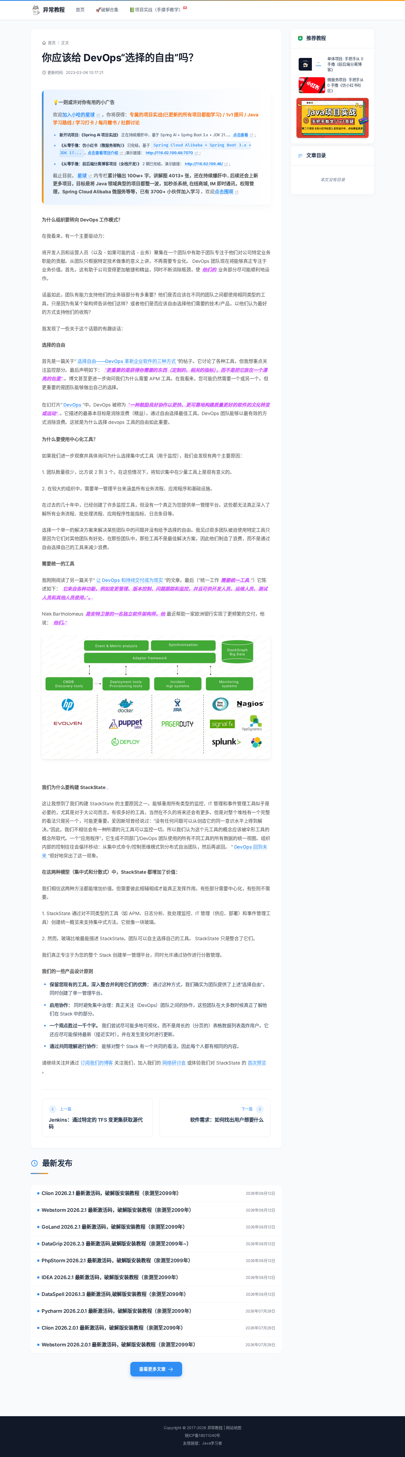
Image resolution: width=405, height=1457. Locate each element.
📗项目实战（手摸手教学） (156, 9)
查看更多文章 (152, 1369)
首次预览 (257, 1063)
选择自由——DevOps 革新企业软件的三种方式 (127, 361)
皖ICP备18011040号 (202, 1435)
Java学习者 (212, 1443)
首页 (80, 9)
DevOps (72, 405)
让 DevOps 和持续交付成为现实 (130, 580)
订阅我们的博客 (97, 1063)
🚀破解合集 (107, 9)
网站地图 (233, 1427)
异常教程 (54, 10)
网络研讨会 (174, 1063)
